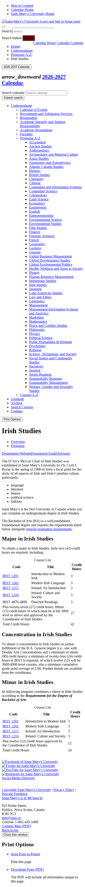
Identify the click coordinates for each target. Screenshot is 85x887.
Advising (63, 453)
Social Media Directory (18, 778)
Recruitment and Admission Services (46, 114)
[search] (33, 31)
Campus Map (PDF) (16, 826)
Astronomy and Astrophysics (49, 163)
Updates (17, 411)
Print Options (12, 419)
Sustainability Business (45, 378)
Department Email (44, 453)
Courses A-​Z (29, 395)
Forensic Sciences (42, 236)
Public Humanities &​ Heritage (50, 342)
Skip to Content (22, 5)
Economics (37, 203)
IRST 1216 (10, 595)
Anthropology (39, 150)
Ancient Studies (40, 146)
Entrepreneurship (41, 216)
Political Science (41, 338)
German (35, 252)
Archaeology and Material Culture (53, 154)
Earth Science (39, 199)
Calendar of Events (33, 110)
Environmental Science (45, 220)
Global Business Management (50, 256)
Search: (7, 31)
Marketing (36, 317)
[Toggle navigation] (3, 26)
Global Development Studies (49, 260)
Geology (35, 248)
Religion (35, 350)
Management (38, 305)
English (34, 211)
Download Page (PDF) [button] (27, 869)
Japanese (35, 289)
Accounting (37, 142)
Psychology (37, 346)
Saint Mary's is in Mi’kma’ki (22, 798)
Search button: (12, 38)
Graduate (17, 399)
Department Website (16, 453)
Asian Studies (39, 158)
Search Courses (22, 407)
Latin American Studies (46, 293)
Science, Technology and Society (53, 354)
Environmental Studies (45, 224)
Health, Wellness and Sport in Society (56, 268)
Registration (28, 118)
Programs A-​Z (30, 138)
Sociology (36, 366)
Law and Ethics (40, 297)
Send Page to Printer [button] (25, 854)
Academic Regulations (36, 130)
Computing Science (43, 191)
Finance (34, 232)
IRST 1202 (10, 583)
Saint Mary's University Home (32, 14)
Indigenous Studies (42, 281)
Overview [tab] (18, 442)
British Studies (39, 175)
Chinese (35, 183)
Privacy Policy (63, 790)
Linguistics (37, 301)
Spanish (34, 370)
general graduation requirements (49, 529)
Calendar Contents (70, 43)
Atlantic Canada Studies (46, 167)
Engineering (37, 207)
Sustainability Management (48, 383)
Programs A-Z (21, 55)
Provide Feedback (15, 794)
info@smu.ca (11, 818)
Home (15, 46)
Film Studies (38, 228)
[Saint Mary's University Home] (41, 21)
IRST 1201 (10, 576)
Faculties (26, 134)
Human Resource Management (51, 277)
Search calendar (13, 93)
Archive (16, 403)
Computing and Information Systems (55, 187)
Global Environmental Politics (50, 264)
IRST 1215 (10, 588)
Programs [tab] (17, 446)
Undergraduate (21, 51)
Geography (37, 244)
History (34, 273)
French (34, 240)
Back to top (10, 830)
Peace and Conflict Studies (48, 326)
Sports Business (40, 374)
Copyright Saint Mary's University (26, 790)
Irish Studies (38, 285)
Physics (34, 334)
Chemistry (36, 179)
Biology (35, 171)
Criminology (38, 195)
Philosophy (37, 330)
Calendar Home (22, 10)
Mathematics (38, 321)
